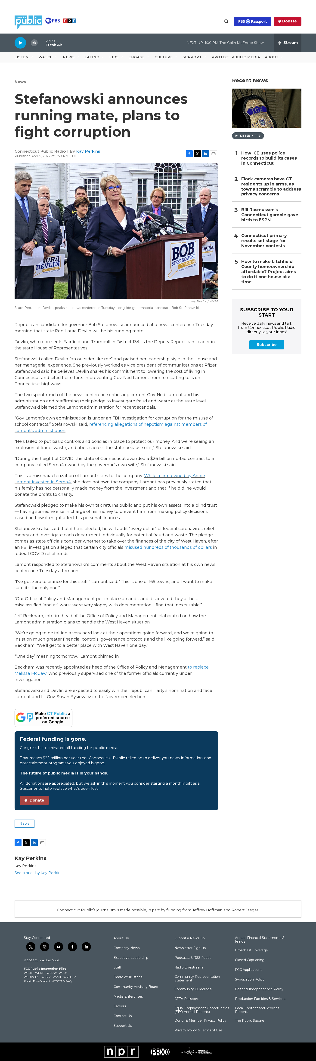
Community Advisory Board (136, 987)
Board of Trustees (128, 977)
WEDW (51, 973)
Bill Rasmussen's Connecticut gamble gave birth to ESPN (269, 214)
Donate (289, 21)
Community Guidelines (192, 989)
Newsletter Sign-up (190, 948)
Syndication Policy (249, 979)
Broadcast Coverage (251, 950)
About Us (121, 938)
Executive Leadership (131, 958)
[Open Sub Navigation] (32, 57)
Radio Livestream (188, 967)
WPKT (57, 977)
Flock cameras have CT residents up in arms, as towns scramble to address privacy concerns (271, 187)
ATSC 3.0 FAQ (62, 981)
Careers (120, 1006)
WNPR (46, 977)
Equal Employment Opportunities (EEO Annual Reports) (201, 1010)
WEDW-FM (31, 977)
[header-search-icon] (226, 21)
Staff (117, 967)
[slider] (41, 42)
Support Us (123, 1026)
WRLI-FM (69, 977)
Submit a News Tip (189, 938)
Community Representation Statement (197, 978)
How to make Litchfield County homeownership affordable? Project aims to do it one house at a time (268, 271)
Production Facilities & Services (260, 999)
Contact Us (123, 1016)
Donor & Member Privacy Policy (200, 1021)
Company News (126, 948)
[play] (20, 42)
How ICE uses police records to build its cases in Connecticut (269, 158)
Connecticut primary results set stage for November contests (264, 240)
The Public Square (249, 1021)
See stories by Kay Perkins (38, 873)
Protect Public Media (236, 57)
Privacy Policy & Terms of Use (198, 1030)
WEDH (28, 973)
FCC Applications (248, 970)
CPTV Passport (186, 999)
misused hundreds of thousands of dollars (168, 547)
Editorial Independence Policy (259, 989)
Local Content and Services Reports (257, 1010)
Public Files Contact (37, 981)
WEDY (63, 973)
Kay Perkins (88, 151)
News (20, 81)
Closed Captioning (249, 960)
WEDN (39, 973)
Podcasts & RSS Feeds (192, 958)
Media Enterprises (128, 997)
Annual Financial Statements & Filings (260, 940)
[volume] (34, 43)
